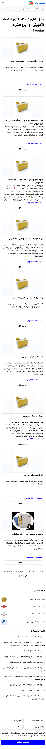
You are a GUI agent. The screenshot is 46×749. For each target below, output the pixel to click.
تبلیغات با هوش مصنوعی (32, 357)
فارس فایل (39, 3)
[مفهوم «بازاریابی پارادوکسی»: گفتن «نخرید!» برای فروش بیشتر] (23, 107)
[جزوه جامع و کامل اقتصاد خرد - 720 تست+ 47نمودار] (23, 166)
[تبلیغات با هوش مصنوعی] (23, 343)
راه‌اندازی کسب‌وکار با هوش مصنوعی (28, 297)
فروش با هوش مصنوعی (33, 416)
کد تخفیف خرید (39, 606)
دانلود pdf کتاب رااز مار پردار (34, 651)
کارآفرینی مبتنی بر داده (33, 475)
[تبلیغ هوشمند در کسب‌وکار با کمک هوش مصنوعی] (23, 225)
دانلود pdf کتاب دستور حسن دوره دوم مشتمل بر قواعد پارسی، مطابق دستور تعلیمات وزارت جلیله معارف (23, 644)
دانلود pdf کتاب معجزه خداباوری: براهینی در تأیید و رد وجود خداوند (24, 678)
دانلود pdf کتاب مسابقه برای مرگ (32, 690)
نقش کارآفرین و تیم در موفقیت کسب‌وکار (26, 61)
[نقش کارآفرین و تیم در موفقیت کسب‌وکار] (23, 48)
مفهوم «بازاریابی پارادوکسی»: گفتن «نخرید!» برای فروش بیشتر (24, 121)
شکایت (19, 726)
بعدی (21, 575)
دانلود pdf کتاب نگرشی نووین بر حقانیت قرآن (27, 662)
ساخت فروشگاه (23, 742)
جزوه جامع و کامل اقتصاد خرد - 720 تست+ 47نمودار (25, 180)
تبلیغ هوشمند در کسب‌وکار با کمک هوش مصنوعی (26, 240)
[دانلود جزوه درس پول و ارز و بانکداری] (23, 521)
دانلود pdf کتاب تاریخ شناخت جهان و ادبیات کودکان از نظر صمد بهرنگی (24, 697)
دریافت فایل (23, 89)
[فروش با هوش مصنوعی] (23, 402)
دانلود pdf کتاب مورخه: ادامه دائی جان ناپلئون (27, 684)
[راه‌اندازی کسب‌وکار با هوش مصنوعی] (23, 284)
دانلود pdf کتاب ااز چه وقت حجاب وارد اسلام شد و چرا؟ (24, 656)
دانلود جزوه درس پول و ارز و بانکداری (27, 534)
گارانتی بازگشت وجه (37, 599)
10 (4, 571)
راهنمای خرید (39, 726)
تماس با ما (18, 720)
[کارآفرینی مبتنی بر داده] (23, 462)
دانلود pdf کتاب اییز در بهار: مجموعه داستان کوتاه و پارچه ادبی (23, 669)
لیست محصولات (38, 720)
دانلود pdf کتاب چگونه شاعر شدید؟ (31, 637)
